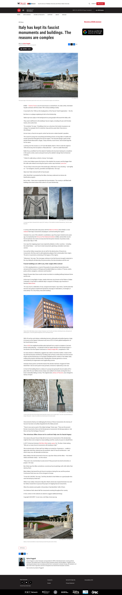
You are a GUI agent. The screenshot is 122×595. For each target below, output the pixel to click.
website (26, 231)
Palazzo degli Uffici (53, 349)
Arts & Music (27, 14)
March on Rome (53, 229)
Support (50, 14)
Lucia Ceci (63, 163)
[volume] (23, 10)
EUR (29, 345)
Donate (101, 3)
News (18, 14)
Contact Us (49, 580)
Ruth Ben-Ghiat (43, 443)
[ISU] (55, 592)
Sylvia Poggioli (26, 43)
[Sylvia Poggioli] (22, 562)
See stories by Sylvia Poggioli (35, 568)
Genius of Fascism (58, 372)
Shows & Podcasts (39, 14)
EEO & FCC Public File (70, 580)
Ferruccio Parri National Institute (46, 237)
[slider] (25, 10)
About (57, 14)
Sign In (94, 3)
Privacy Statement (70, 583)
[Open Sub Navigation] (21, 14)
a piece (53, 443)
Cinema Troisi (32, 105)
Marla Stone (32, 283)
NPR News (21, 22)
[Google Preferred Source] (92, 32)
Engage (64, 14)
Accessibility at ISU (89, 580)
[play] (19, 10)
